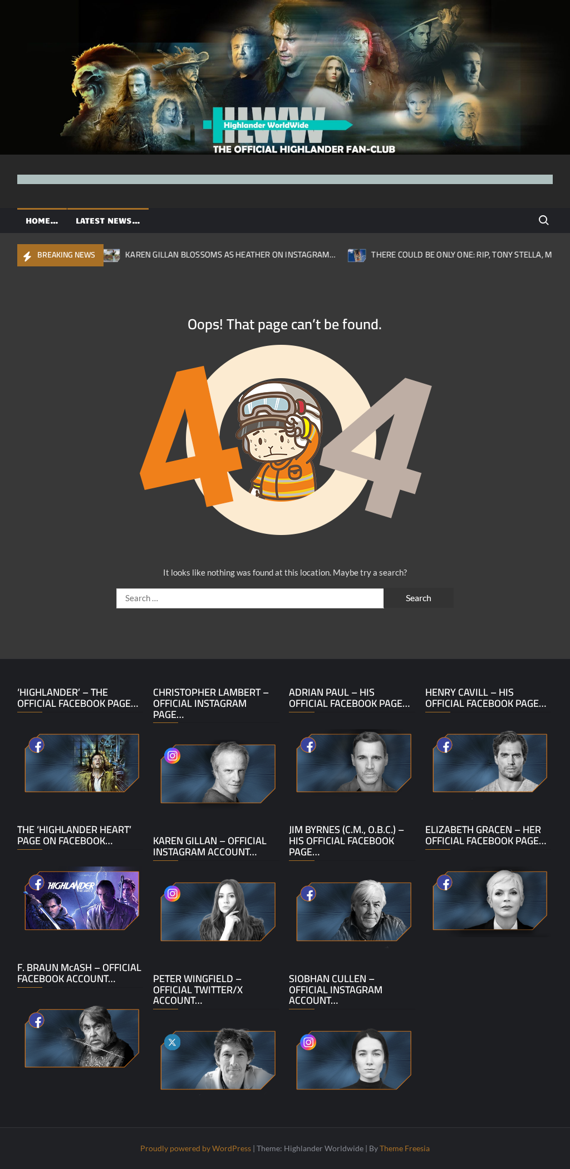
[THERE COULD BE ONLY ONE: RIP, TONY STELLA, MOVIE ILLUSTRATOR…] (329, 254)
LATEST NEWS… (108, 220)
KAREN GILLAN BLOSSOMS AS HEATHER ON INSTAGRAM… (201, 254)
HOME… (42, 220)
